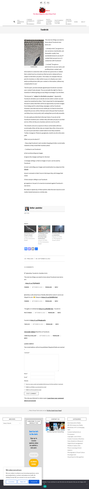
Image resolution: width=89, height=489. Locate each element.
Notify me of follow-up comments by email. (36, 387)
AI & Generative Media (74, 423)
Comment (27, 352)
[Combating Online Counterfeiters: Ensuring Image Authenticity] (44, 228)
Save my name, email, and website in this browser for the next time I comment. (44, 384)
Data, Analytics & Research (75, 441)
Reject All (22, 481)
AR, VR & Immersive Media (75, 425)
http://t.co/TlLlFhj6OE (32, 283)
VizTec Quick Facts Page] (54, 410)
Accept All (34, 481)
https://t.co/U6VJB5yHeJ (49, 297)
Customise (11, 481)
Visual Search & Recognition (75, 457)
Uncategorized (71, 454)
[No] (87, 484)
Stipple (26, 169)
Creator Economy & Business (75, 439)
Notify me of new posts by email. (33, 390)
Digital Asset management (75, 443)
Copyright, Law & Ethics (74, 436)
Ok (45, 486)
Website (26, 380)
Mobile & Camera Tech (73, 445)
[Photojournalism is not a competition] (58, 228)
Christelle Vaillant (30, 332)
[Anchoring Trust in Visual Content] (30, 228)
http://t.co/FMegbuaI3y (38, 320)
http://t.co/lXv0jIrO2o (46, 309)
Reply (56, 287)
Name (26, 373)
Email (25, 377)
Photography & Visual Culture (76, 452)
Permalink (48, 287)
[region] (22, 476)
